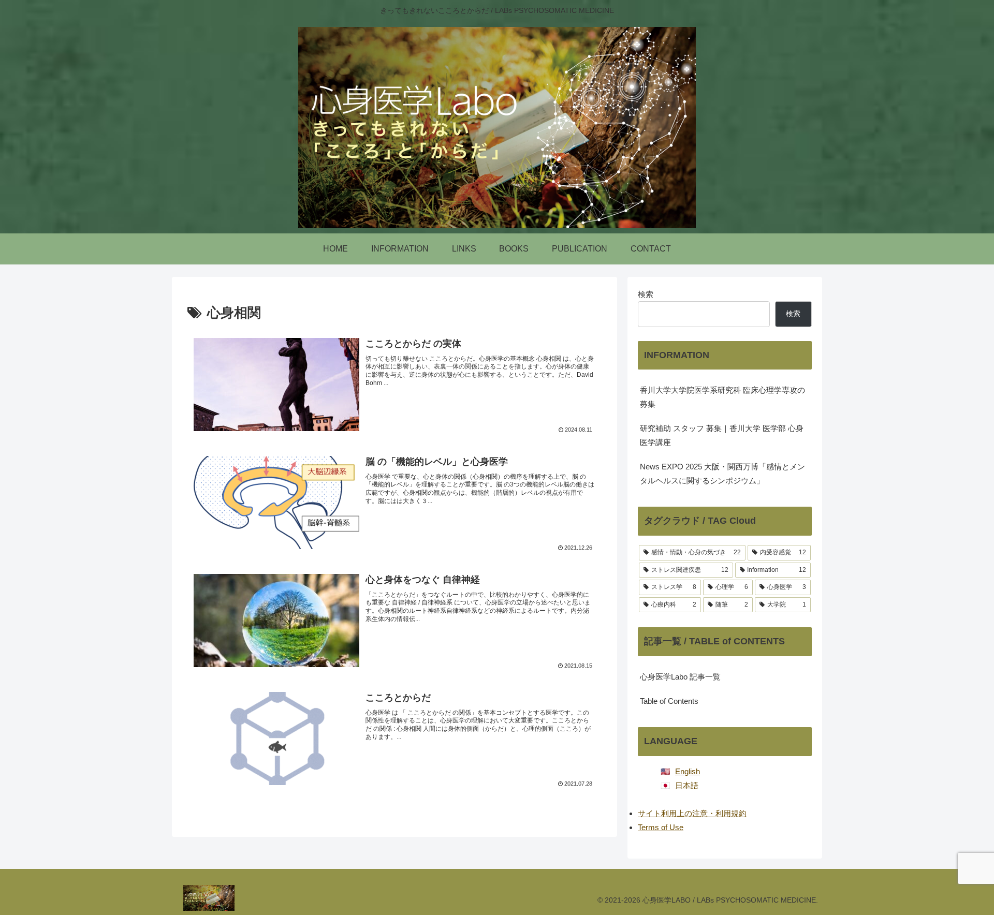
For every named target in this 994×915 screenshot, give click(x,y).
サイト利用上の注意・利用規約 (692, 813)
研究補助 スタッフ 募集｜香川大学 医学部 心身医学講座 (721, 435)
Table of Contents (669, 701)
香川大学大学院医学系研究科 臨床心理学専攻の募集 (722, 397)
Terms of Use (660, 827)
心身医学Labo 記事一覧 (680, 676)
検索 (645, 294)
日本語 (686, 785)
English (687, 771)
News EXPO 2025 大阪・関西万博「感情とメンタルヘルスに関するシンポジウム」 (722, 473)
